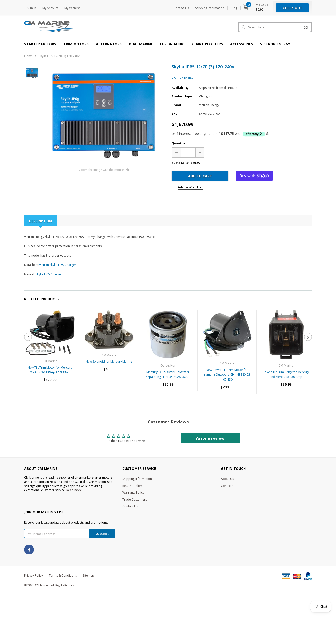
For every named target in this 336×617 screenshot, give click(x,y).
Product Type (182, 96)
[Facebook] (29, 549)
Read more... (75, 490)
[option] (104, 114)
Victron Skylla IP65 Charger (57, 265)
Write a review (210, 438)
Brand (176, 105)
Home (28, 56)
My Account (50, 8)
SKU (174, 114)
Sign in (31, 8)
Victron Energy (183, 77)
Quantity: (179, 143)
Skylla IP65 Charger (49, 274)
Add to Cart (200, 176)
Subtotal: (179, 163)
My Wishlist (72, 8)
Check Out (292, 7)
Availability (180, 88)
